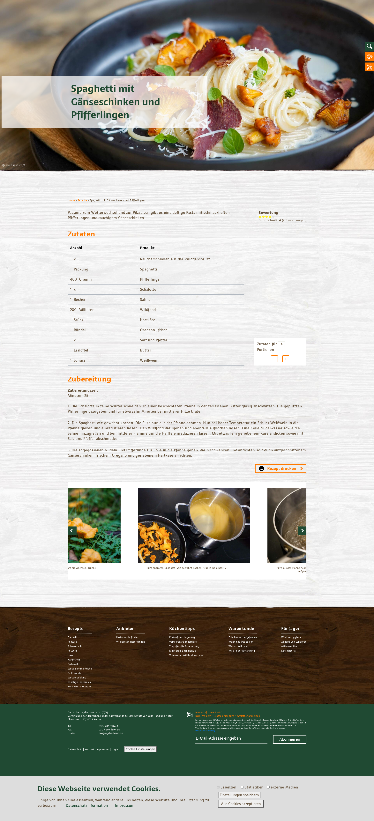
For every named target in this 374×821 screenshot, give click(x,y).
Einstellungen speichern (239, 795)
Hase (70, 655)
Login (115, 749)
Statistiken (254, 787)
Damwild (73, 637)
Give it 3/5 (266, 216)
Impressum (102, 749)
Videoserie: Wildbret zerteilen (186, 655)
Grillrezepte (75, 673)
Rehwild (72, 642)
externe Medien (284, 787)
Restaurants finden (127, 637)
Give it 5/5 (273, 216)
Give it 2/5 (263, 216)
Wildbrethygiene (291, 637)
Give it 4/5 (270, 216)
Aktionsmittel (289, 646)
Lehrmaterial (288, 651)
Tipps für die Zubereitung (184, 646)
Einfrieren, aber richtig (182, 651)
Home (71, 200)
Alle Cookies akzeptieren (241, 804)
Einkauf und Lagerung (182, 637)
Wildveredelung (77, 678)
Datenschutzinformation (87, 805)
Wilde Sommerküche (80, 669)
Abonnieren (289, 739)
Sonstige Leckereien (79, 682)
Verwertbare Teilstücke (183, 642)
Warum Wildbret (238, 646)
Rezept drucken (281, 468)
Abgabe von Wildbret (293, 642)
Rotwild (72, 651)
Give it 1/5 (260, 216)
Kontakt (89, 749)
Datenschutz (75, 749)
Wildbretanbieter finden (130, 642)
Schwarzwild (75, 646)
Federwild (73, 664)
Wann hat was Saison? (241, 642)
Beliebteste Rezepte (79, 687)
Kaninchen (74, 660)
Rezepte (82, 200)
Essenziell (229, 787)
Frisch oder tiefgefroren (242, 637)
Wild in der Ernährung (241, 651)
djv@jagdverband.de (111, 733)
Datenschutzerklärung (205, 730)
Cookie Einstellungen (140, 749)
